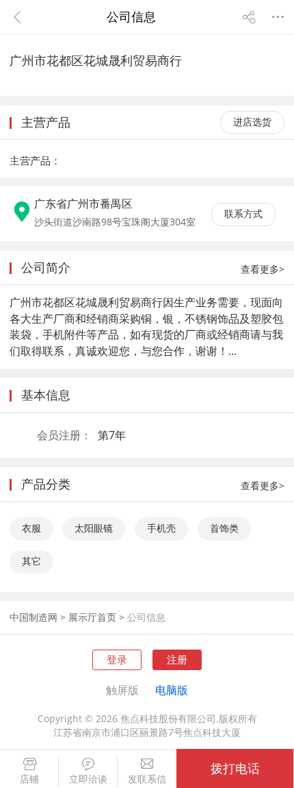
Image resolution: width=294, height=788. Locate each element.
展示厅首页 (92, 617)
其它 (31, 561)
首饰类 (224, 528)
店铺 (29, 779)
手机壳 (161, 528)
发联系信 (147, 779)
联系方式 (243, 214)
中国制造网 (33, 617)
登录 (117, 659)
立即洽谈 (88, 779)
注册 (177, 659)
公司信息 (146, 617)
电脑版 (171, 690)
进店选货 (252, 122)
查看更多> (262, 269)
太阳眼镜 (94, 528)
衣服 (31, 528)
